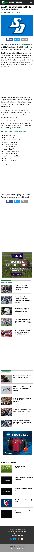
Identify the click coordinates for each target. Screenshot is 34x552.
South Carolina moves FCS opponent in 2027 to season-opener (22, 411)
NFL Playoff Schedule (17, 535)
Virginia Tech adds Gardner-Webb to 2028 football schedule (22, 399)
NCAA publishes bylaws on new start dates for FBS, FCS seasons (22, 332)
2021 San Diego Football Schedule (13, 131)
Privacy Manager (17, 549)
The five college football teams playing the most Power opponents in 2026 (23, 321)
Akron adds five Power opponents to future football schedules (22, 309)
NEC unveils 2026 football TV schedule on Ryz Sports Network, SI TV (22, 388)
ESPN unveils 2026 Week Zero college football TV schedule (23, 287)
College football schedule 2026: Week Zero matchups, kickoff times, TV (22, 422)
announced (25, 45)
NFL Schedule (17, 534)
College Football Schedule (17, 529)
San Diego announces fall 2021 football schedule (16, 8)
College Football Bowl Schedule (17, 531)
